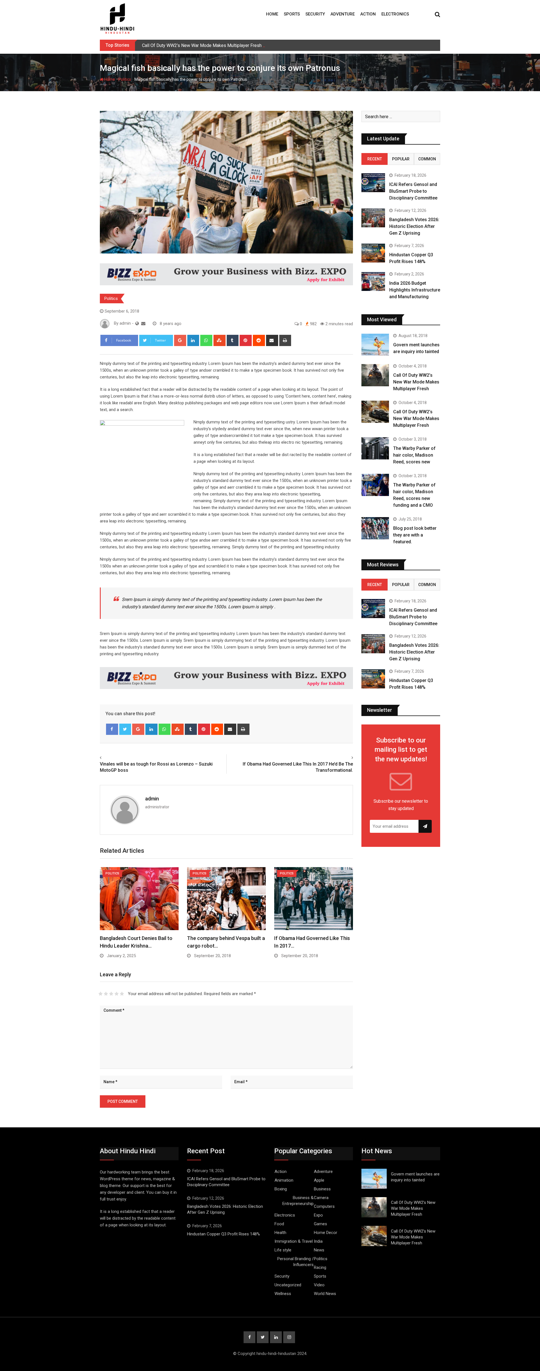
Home (272, 14)
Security (315, 14)
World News (325, 1293)
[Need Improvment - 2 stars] (106, 993)
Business (322, 1189)
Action (368, 14)
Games (320, 1223)
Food (279, 1223)
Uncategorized (287, 1284)
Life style (282, 1250)
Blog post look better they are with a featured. (414, 535)
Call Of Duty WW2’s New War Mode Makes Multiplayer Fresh (202, 45)
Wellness (282, 1293)
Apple (319, 1180)
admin (152, 799)
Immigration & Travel (293, 1241)
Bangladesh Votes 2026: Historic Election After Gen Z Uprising (414, 226)
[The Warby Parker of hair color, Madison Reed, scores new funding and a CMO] (375, 485)
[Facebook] (112, 729)
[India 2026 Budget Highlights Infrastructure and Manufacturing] (373, 281)
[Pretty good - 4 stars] (116, 993)
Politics (124, 79)
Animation (283, 1180)
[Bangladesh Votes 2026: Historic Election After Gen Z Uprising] (373, 217)
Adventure (342, 14)
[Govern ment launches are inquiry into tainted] (375, 345)
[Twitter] (125, 729)
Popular (401, 159)
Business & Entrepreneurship (298, 1200)
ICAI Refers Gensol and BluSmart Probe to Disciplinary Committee (413, 191)
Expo (318, 1215)
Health (280, 1232)
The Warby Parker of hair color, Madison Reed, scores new (414, 455)
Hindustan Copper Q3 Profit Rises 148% (223, 1234)
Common (427, 159)
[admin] (143, 323)
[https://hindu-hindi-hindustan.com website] (137, 323)
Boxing (280, 1189)
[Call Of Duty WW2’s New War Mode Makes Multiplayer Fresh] (375, 375)
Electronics (395, 14)
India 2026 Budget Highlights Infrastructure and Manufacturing (414, 290)
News (319, 1250)
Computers (324, 1206)
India (318, 1241)
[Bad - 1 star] (100, 993)
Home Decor (325, 1232)
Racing (320, 1267)
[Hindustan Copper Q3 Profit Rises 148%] (373, 253)
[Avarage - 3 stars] (111, 993)
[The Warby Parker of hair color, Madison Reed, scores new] (375, 448)
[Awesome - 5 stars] (122, 993)
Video (319, 1284)
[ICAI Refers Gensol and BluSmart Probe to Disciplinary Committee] (373, 182)
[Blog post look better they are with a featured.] (375, 528)
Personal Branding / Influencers (295, 1261)
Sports (292, 14)
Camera (321, 1197)
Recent (374, 159)
